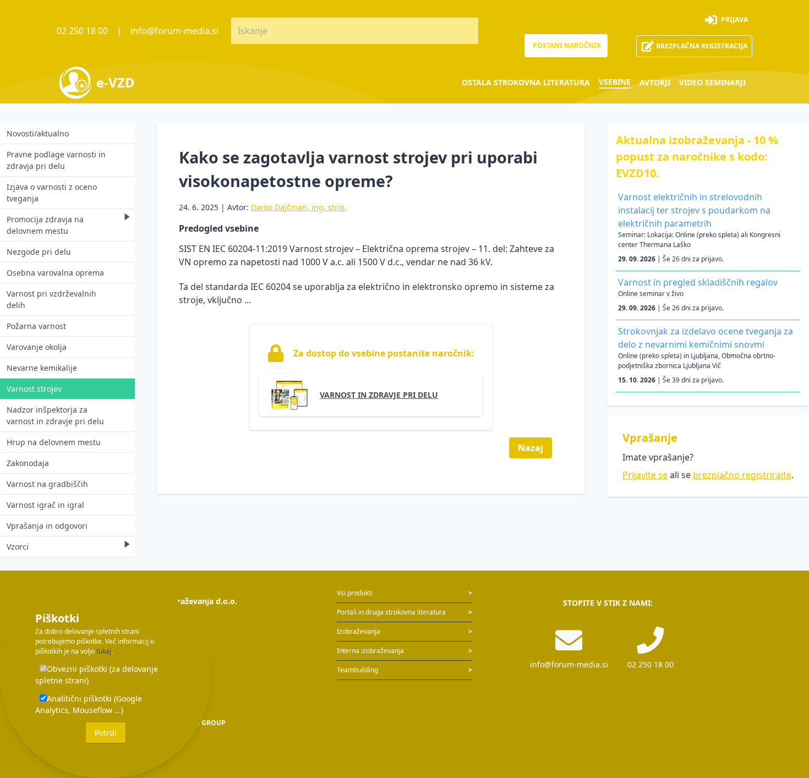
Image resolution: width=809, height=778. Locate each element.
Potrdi (106, 732)
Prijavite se (645, 475)
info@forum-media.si (174, 31)
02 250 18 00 (82, 31)
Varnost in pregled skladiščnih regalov (698, 282)
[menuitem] (525, 82)
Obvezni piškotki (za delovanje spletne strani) (96, 675)
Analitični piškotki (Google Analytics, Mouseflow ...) (88, 704)
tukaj (103, 651)
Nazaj (530, 448)
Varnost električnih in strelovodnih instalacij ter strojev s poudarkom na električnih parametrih (694, 210)
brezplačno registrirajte (742, 475)
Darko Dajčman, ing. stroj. (299, 207)
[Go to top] (783, 712)
